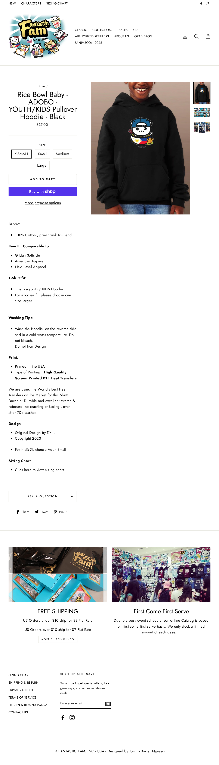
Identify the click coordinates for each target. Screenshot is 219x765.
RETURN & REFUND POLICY (28, 705)
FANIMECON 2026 (88, 42)
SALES (123, 30)
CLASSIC (81, 30)
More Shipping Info (57, 639)
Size (42, 145)
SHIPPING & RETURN (23, 682)
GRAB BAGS (143, 36)
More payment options (43, 202)
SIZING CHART (57, 3)
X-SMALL (22, 153)
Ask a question (42, 496)
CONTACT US (18, 712)
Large (41, 165)
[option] (140, 148)
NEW (12, 3)
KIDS (136, 30)
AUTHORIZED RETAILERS (92, 36)
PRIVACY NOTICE (21, 690)
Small (42, 153)
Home (41, 86)
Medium (62, 153)
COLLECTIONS (102, 30)
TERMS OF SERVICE (23, 697)
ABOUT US (121, 36)
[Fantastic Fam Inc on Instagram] (72, 717)
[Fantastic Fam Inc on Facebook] (62, 717)
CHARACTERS (31, 3)
